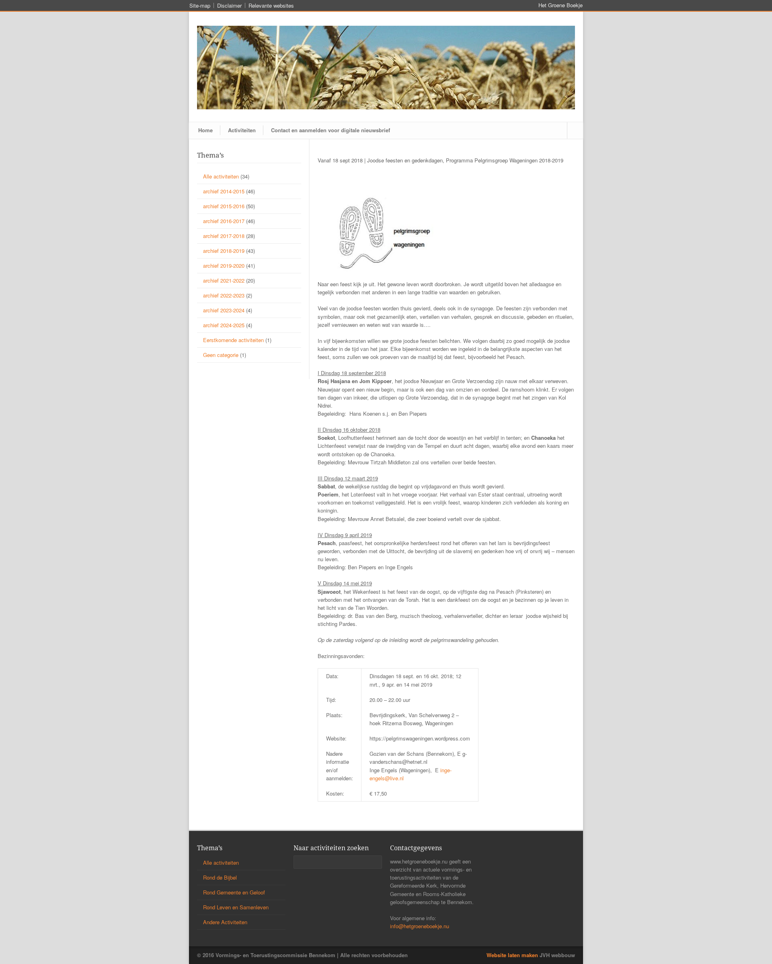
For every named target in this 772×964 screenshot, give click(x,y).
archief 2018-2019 (223, 250)
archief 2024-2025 (223, 325)
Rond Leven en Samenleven (236, 907)
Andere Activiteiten (225, 922)
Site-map (199, 5)
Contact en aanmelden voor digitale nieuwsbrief (330, 130)
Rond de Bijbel (220, 877)
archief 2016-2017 (223, 221)
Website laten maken (512, 955)
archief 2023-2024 (223, 310)
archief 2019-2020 (223, 265)
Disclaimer (229, 5)
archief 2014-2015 (223, 191)
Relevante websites (271, 5)
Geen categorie (220, 355)
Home (205, 130)
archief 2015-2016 (223, 206)
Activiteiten (242, 130)
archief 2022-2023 (223, 295)
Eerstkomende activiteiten (233, 340)
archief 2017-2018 (223, 236)
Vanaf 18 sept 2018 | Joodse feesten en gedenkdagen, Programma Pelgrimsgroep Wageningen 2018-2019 (440, 160)
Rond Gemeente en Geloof (234, 892)
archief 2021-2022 (223, 280)
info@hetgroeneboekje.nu (419, 926)
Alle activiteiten (221, 176)
